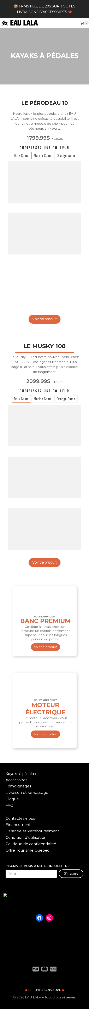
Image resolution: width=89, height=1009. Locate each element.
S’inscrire (71, 873)
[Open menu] (74, 23)
